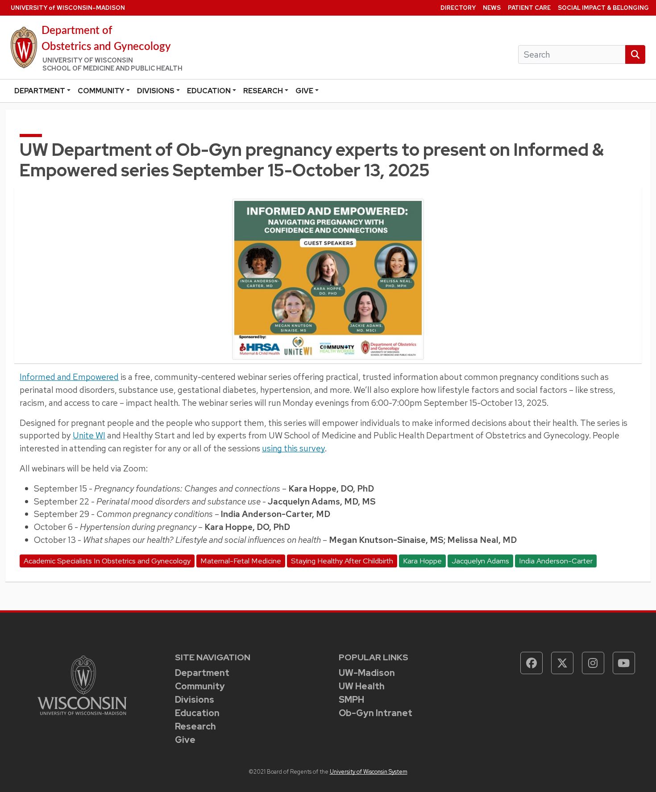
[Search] (635, 54)
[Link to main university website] (82, 684)
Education (209, 91)
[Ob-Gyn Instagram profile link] (593, 663)
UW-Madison (367, 673)
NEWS (492, 8)
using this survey (293, 448)
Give (304, 91)
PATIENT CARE (529, 8)
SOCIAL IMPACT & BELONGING (603, 8)
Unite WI (89, 435)
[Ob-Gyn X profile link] (562, 663)
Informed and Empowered (69, 377)
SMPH (351, 699)
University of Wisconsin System (368, 771)
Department (39, 91)
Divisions (155, 91)
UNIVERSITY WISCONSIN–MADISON (68, 8)
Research (263, 91)
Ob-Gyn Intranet (375, 713)
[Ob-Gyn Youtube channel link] (624, 663)
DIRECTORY (458, 8)
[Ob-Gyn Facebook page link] (531, 663)
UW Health (362, 686)
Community (101, 91)
